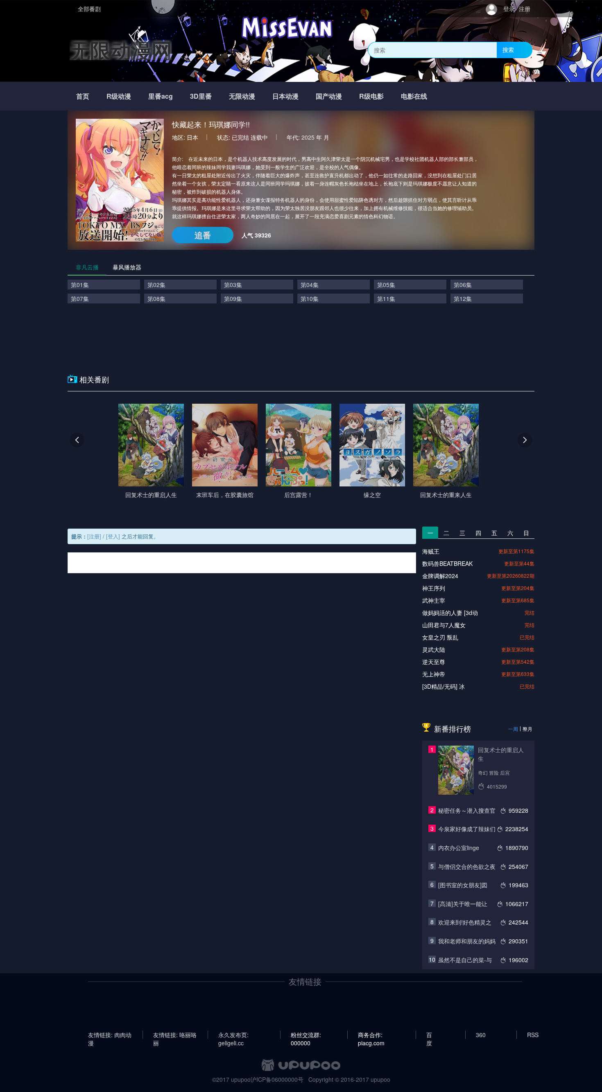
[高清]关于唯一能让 (462, 904)
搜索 (508, 49)
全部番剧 (89, 9)
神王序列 (433, 588)
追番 (203, 235)
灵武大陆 (433, 649)
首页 (82, 96)
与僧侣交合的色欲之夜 (467, 866)
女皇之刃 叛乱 (440, 637)
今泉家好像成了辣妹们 (467, 829)
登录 (509, 9)
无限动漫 (242, 96)
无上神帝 (433, 674)
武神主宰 (433, 600)
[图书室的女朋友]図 (462, 885)
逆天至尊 (433, 662)
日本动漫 (285, 96)
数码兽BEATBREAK (447, 563)
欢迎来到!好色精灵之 (464, 922)
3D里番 (201, 96)
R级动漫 (118, 96)
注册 (524, 9)
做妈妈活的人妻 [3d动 (450, 612)
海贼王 (430, 551)
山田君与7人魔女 (444, 625)
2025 (308, 137)
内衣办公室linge (458, 847)
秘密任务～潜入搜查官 (467, 810)
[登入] (113, 536)
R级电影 (371, 96)
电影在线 (414, 96)
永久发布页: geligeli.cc (233, 1035)
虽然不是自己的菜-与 (465, 960)
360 (481, 1035)
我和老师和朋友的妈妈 (467, 941)
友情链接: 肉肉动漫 (109, 1035)
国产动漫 (329, 96)
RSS (533, 1035)
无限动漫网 (121, 49)
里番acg (160, 96)
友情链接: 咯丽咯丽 (175, 1035)
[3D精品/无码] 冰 (443, 686)
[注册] (94, 536)
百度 (429, 1035)
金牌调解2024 (440, 576)
